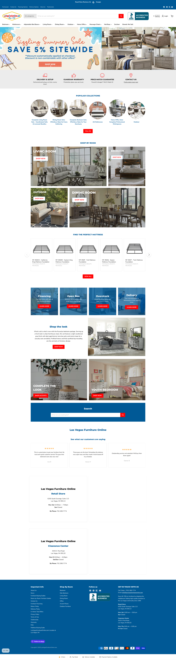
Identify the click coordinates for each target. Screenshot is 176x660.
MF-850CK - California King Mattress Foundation (40, 265)
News (32, 597)
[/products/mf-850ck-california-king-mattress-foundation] (41, 253)
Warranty (34, 626)
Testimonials (50, 7)
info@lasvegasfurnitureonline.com (132, 596)
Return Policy (35, 610)
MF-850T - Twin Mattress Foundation (134, 265)
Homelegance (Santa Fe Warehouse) (38, 268)
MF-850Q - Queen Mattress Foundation (109, 265)
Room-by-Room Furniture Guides (41, 602)
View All (88, 135)
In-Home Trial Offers (37, 615)
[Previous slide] (5, 50)
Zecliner (117, 24)
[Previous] (27, 258)
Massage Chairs (95, 24)
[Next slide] (171, 50)
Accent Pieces (64, 607)
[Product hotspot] (106, 335)
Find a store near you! (131, 86)
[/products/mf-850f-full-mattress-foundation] (88, 253)
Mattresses (16, 24)
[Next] (149, 258)
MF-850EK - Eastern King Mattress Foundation (64, 265)
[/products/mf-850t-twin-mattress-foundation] (134, 253)
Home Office (81, 24)
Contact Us (13, 7)
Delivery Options (33, 7)
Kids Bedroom (64, 597)
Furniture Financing (36, 607)
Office (62, 605)
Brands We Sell (127, 24)
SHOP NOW (58, 351)
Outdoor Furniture (65, 610)
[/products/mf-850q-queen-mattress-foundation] (111, 253)
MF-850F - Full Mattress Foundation (87, 265)
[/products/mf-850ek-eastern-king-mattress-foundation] (65, 253)
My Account (5, 7)
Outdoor (71, 24)
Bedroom (5, 24)
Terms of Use (35, 621)
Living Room (47, 24)
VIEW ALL (88, 280)
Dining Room (59, 24)
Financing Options (23, 7)
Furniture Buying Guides (38, 599)
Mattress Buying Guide (38, 631)
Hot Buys (107, 24)
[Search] (121, 16)
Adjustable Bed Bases (31, 24)
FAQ (32, 629)
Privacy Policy (35, 618)
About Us (42, 7)
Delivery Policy (35, 613)
